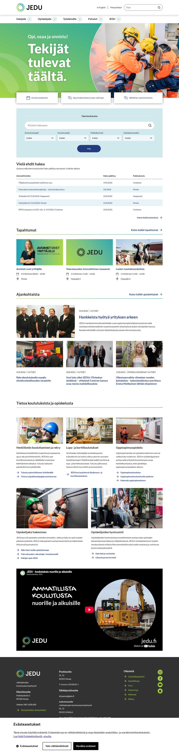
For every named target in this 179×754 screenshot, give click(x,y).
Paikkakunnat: (97, 132)
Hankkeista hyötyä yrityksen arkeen (108, 317)
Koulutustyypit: (32, 132)
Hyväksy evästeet (86, 745)
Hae (89, 148)
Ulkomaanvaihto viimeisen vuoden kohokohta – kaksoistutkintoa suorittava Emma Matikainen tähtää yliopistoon (138, 380)
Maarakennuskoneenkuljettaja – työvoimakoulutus (41, 189)
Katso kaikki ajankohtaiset (143, 294)
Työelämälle (69, 18)
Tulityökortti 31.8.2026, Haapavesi (34, 196)
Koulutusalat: (64, 132)
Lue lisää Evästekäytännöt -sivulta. (32, 736)
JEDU (112, 18)
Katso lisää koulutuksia (147, 217)
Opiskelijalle (44, 18)
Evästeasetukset (29, 745)
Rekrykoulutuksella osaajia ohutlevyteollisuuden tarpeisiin (33, 379)
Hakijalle (21, 18)
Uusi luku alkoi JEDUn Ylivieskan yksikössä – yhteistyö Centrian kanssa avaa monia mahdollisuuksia (87, 380)
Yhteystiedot (116, 7)
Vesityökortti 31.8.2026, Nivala (32, 203)
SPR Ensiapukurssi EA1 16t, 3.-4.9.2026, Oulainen (40, 209)
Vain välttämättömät (56, 745)
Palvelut (92, 18)
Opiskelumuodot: (131, 132)
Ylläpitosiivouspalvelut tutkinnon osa (35, 182)
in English (101, 7)
